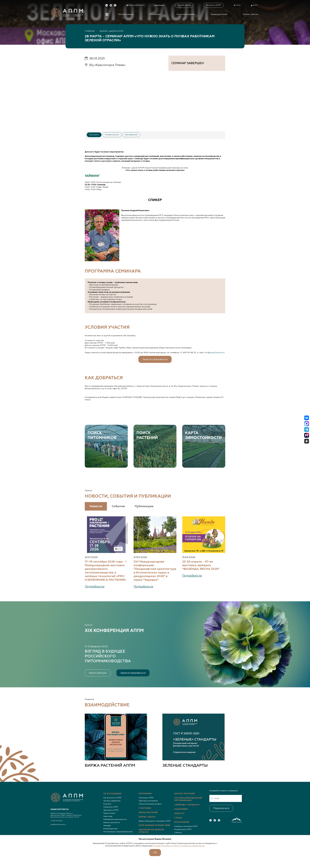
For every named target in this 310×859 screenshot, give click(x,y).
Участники (145, 808)
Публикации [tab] (144, 506)
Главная (90, 31)
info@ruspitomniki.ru (214, 353)
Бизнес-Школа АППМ (112, 31)
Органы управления (111, 801)
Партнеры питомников (148, 801)
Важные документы (111, 822)
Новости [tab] (96, 506)
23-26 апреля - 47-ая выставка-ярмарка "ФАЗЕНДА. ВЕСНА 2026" (200, 565)
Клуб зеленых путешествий (154, 825)
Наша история (109, 813)
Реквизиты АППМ (110, 807)
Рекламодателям (110, 829)
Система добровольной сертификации (188, 799)
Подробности (94, 586)
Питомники (154, 14)
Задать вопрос (159, 5)
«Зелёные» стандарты (186, 805)
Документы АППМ (110, 810)
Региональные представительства (117, 832)
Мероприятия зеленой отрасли (151, 831)
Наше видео (181, 809)
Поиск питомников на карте (150, 804)
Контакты (107, 804)
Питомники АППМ (146, 798)
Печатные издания (185, 14)
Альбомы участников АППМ (185, 826)
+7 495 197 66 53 (56, 821)
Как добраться (131, 135)
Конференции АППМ (182, 829)
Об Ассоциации (125, 14)
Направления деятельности (115, 819)
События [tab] (118, 506)
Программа (94, 135)
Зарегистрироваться (155, 359)
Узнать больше (98, 673)
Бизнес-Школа (250, 14)
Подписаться (221, 808)
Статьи (178, 818)
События (178, 832)
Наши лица (107, 816)
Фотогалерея (181, 822)
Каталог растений (184, 794)
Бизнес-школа (147, 817)
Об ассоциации (112, 794)
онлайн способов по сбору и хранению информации (179, 846)
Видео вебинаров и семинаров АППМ (154, 821)
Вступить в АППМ (213, 5)
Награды (107, 825)
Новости (179, 814)
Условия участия (112, 135)
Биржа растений (219, 14)
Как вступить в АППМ (112, 798)
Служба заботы (184, 5)
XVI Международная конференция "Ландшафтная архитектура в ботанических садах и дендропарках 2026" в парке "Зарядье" (155, 570)
